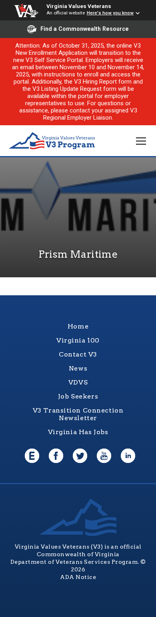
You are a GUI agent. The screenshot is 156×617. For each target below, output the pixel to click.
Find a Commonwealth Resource (84, 29)
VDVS (78, 382)
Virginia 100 (78, 340)
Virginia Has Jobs (78, 432)
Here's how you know (110, 13)
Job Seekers (78, 396)
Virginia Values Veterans (78, 6)
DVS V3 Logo (52, 141)
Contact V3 (78, 354)
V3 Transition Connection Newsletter (78, 414)
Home (78, 326)
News (78, 368)
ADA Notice (78, 577)
